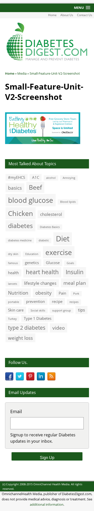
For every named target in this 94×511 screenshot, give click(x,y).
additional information (46, 504)
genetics (32, 262)
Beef (35, 187)
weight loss (20, 337)
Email (16, 411)
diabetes (20, 225)
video (58, 327)
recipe (57, 301)
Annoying (69, 178)
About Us (66, 15)
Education (31, 254)
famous (13, 263)
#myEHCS (16, 177)
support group (61, 310)
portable (13, 302)
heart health (42, 272)
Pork (76, 293)
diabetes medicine (20, 240)
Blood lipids (68, 202)
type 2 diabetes (26, 327)
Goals (70, 263)
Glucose (53, 262)
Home (52, 15)
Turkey (12, 319)
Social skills (38, 310)
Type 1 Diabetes (37, 318)
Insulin (74, 272)
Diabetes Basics (50, 227)
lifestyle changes (40, 283)
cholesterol (51, 214)
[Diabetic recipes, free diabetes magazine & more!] (47, 60)
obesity (43, 292)
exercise (58, 252)
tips (81, 310)
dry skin (13, 254)
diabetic (44, 240)
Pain (62, 293)
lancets (12, 284)
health (13, 272)
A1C (35, 177)
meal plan (74, 282)
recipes (73, 302)
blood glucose (30, 200)
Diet (62, 239)
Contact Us (84, 15)
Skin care (16, 310)
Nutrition (18, 292)
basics (15, 187)
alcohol (51, 178)
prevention (35, 301)
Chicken (20, 213)
